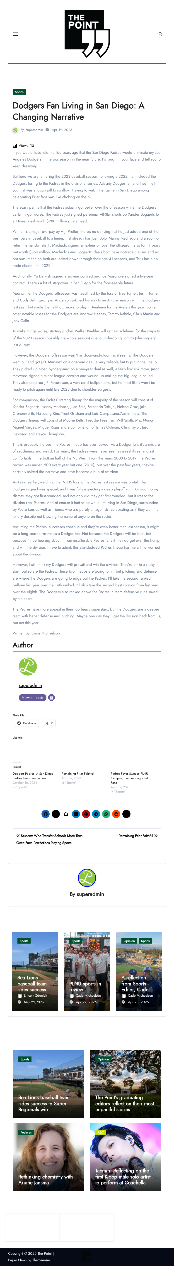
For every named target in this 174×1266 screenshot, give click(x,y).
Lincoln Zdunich (35, 995)
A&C (101, 1132)
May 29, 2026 (34, 1002)
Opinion (129, 941)
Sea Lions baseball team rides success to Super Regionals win (34, 989)
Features (26, 1132)
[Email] (51, 697)
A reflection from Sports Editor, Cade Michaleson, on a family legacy (137, 989)
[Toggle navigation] (15, 34)
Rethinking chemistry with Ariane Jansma (45, 1179)
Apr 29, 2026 (86, 1002)
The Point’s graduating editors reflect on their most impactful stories (124, 1103)
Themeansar (41, 1260)
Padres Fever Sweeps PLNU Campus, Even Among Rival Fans (129, 778)
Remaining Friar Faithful (78, 773)
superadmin (34, 129)
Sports (19, 92)
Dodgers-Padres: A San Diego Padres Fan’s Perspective (33, 775)
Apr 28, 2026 (138, 1002)
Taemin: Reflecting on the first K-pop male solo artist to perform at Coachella (122, 1176)
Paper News (17, 1260)
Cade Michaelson (88, 995)
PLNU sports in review (85, 986)
